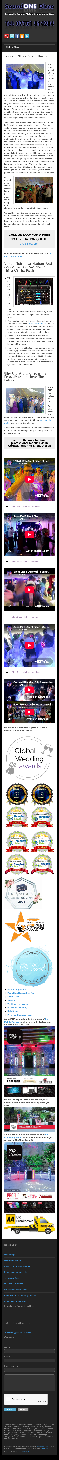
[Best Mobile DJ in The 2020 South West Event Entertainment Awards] (24, 927)
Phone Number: (11, 1366)
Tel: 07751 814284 (25, 1452)
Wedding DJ (13, 1000)
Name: (8, 1347)
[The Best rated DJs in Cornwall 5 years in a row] (29, 853)
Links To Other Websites (15, 1301)
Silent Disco (45, 1448)
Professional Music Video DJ (17, 1289)
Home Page (9, 1254)
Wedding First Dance (17, 1004)
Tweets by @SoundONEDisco (17, 1333)
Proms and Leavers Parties (20, 1015)
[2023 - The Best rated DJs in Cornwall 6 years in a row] (29, 805)
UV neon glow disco (37, 324)
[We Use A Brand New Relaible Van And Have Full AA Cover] (29, 1224)
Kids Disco (12, 1011)
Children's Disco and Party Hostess (20, 1295)
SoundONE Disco (43, 1446)
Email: (7, 1357)
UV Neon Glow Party (17, 1007)
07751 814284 (29, 243)
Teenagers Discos (12, 1278)
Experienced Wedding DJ (15, 1272)
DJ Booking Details (16, 989)
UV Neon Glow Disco (13, 1284)
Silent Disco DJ (14, 997)
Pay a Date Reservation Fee (20, 993)
